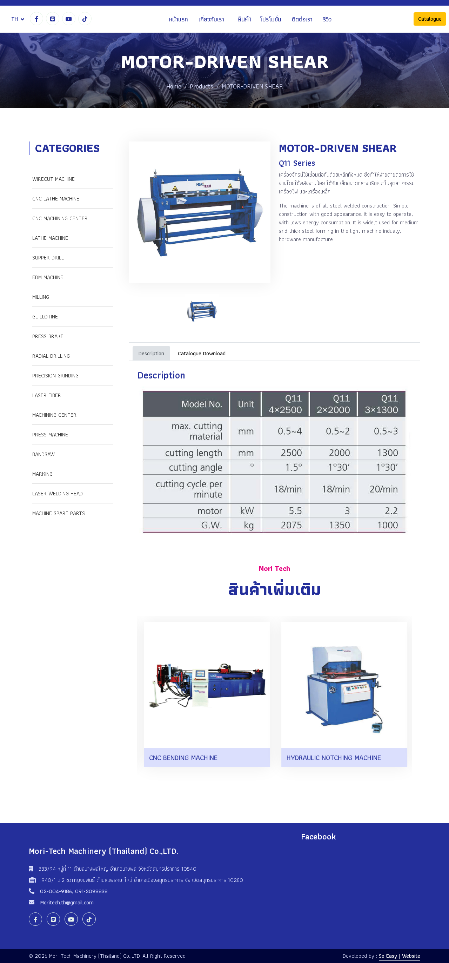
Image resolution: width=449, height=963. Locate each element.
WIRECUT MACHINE (53, 178)
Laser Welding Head (57, 493)
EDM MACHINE (47, 277)
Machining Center (54, 414)
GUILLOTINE (45, 316)
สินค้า (244, 19)
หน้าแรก (178, 19)
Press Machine (50, 434)
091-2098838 (91, 891)
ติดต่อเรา (302, 19)
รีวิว (327, 19)
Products (201, 86)
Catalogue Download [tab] (202, 353)
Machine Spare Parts (58, 513)
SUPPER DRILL (48, 257)
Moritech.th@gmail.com (67, 902)
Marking (42, 473)
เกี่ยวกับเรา (211, 19)
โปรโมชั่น (270, 19)
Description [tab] (151, 353)
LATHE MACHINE (50, 237)
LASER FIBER (46, 395)
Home (173, 86)
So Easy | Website (399, 955)
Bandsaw (43, 454)
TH (14, 18)
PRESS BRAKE (47, 336)
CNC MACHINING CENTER (60, 218)
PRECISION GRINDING (55, 375)
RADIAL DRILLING (51, 355)
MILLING (40, 296)
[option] (204, 311)
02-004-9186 (56, 891)
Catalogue (430, 19)
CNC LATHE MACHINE (55, 198)
